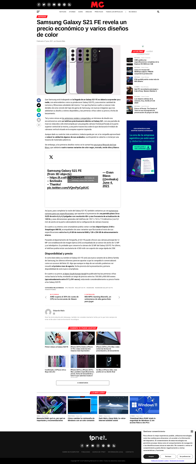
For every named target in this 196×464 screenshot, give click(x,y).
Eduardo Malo (60, 41)
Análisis (89, 12)
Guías (80, 12)
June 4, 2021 (108, 184)
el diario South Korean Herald (74, 274)
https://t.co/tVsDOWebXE (67, 177)
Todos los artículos (114, 12)
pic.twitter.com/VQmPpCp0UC (68, 187)
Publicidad (85, 452)
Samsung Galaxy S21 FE (104, 287)
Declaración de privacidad (177, 460)
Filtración (70, 287)
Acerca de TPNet (99, 452)
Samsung (90, 287)
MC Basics (133, 12)
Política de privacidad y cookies (160, 460)
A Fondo (72, 12)
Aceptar (151, 456)
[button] (192, 431)
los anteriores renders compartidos (76, 118)
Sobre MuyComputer (70, 452)
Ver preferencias (185, 456)
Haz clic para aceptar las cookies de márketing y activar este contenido (82, 179)
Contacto (130, 452)
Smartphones (51, 289)
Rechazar (168, 456)
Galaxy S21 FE (80, 287)
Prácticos (99, 12)
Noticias (62, 12)
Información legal (115, 452)
